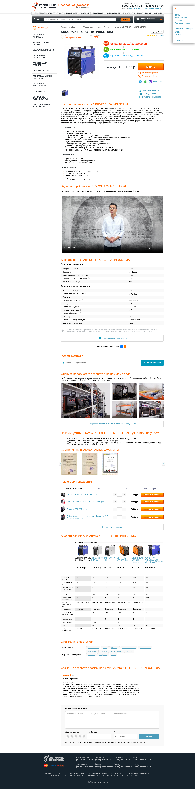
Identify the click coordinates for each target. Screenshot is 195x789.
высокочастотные (117, 651)
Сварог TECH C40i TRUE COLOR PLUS (84, 495)
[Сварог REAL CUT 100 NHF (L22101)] (138, 555)
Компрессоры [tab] (150, 489)
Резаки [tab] (99, 489)
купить (150, 67)
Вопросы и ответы (130, 773)
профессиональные (129, 648)
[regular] (76, 736)
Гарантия (85, 13)
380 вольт (103, 651)
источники (91, 655)
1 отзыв (161, 35)
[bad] (68, 736)
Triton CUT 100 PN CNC (97, 559)
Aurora (105, 648)
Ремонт (148, 13)
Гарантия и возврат (57, 775)
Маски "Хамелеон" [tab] (74, 488)
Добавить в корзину (152, 495)
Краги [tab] (124, 489)
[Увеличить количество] (124, 494)
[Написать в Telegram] (140, 81)
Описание (178, 12)
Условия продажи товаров (133, 775)
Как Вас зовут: (93, 732)
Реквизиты (144, 773)
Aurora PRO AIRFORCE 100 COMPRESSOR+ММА (154, 560)
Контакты (158, 13)
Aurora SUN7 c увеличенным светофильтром (85, 502)
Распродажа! (44, 28)
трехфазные (103, 655)
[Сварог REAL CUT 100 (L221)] (124, 555)
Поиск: (38, 19)
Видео (177, 14)
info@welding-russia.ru (151, 73)
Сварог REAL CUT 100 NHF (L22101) (138, 560)
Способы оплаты (94, 775)
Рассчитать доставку (182, 23)
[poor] (72, 736)
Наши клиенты (113, 13)
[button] (65, 93)
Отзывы (178, 34)
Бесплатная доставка (68, 13)
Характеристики (181, 17)
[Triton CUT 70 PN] (110, 555)
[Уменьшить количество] (115, 494)
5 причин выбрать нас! (43, 13)
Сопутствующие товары (184, 29)
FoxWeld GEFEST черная (77, 509)
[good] (80, 736)
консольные (92, 651)
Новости (126, 13)
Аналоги (178, 31)
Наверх (180, 40)
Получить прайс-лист (150, 76)
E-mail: (117, 732)
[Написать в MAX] (150, 81)
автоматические (145, 648)
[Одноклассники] (125, 346)
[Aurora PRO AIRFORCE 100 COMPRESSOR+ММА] (154, 555)
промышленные (93, 648)
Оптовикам (137, 13)
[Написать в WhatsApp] (145, 81)
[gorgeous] (84, 736)
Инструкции (179, 20)
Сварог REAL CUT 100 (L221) (123, 559)
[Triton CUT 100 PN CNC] (97, 555)
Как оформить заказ (111, 775)
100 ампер (114, 648)
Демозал (178, 26)
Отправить (149, 736)
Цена (177, 9)
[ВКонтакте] (121, 346)
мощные (130, 651)
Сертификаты (97, 13)
